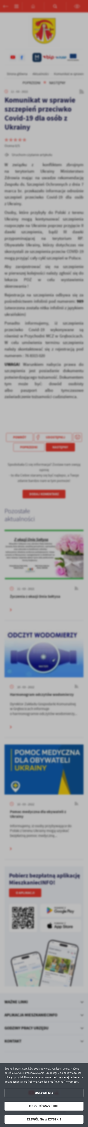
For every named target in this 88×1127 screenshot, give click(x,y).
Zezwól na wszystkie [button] (44, 1119)
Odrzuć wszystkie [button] (44, 1106)
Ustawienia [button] (44, 1093)
